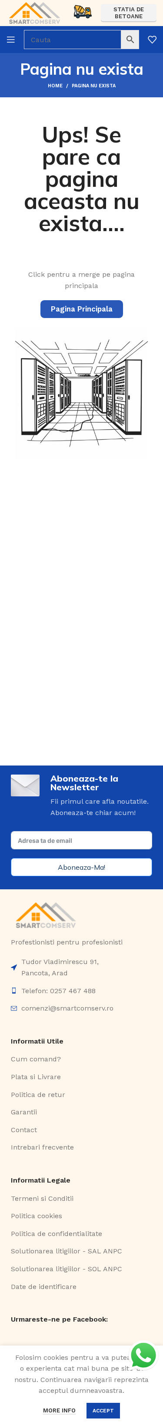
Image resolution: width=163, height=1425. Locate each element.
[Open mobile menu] (11, 39)
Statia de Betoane (128, 13)
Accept (103, 1411)
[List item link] (81, 967)
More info (59, 1410)
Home (55, 86)
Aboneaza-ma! (81, 867)
